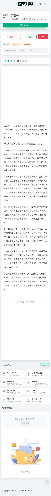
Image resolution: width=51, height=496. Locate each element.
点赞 (29, 36)
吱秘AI (7, 125)
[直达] (20, 372)
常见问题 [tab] (24, 60)
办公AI (18, 44)
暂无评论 (8, 408)
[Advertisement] (25, 96)
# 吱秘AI (27, 44)
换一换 (46, 365)
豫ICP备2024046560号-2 (23, 491)
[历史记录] (39, 4)
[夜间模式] (47, 482)
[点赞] (25, 296)
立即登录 (25, 423)
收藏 (12, 36)
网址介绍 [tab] (11, 60)
